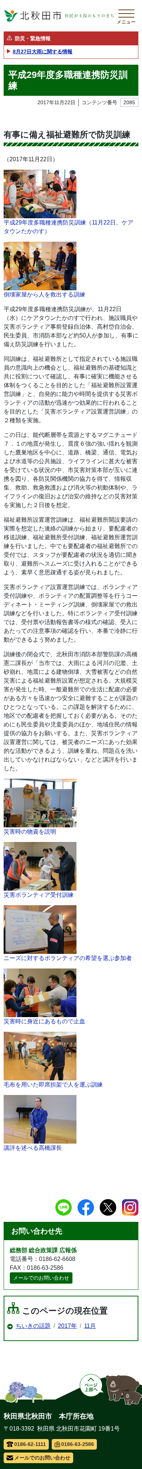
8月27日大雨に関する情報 (42, 51)
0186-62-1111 (30, 1444)
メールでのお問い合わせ (41, 1278)
